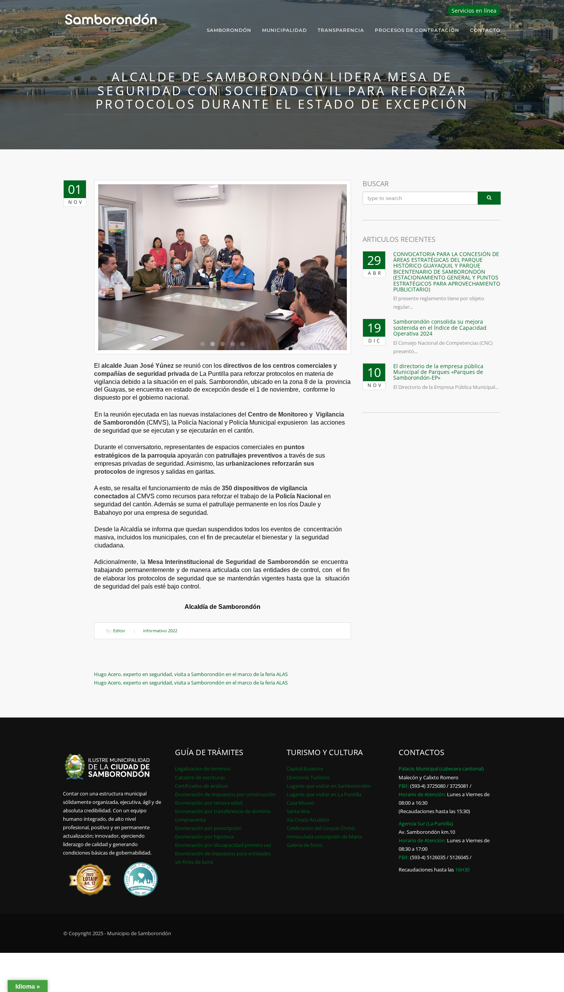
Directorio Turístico (308, 777)
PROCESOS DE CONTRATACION (417, 30)
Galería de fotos (304, 845)
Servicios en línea (474, 10)
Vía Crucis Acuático (308, 819)
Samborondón (229, 30)
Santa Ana (298, 811)
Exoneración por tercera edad (208, 802)
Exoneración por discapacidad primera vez (223, 845)
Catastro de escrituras (200, 777)
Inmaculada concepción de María (324, 836)
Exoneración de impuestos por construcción (225, 794)
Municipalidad (284, 30)
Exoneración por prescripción (208, 828)
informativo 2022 (160, 630)
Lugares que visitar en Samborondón (329, 785)
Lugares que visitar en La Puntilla (324, 794)
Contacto (485, 30)
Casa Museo (300, 802)
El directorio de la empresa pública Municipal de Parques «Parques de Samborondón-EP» (438, 372)
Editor (119, 630)
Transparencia (341, 30)
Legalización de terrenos (202, 768)
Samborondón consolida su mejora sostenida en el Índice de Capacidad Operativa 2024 (439, 327)
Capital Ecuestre (305, 768)
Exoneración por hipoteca (204, 836)
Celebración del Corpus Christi (321, 828)
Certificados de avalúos (201, 785)
